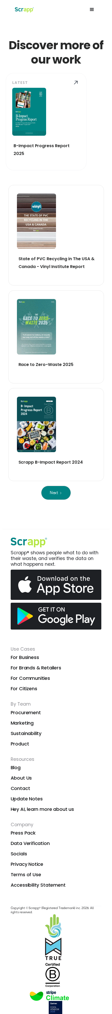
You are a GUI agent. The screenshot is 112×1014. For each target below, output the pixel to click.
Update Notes (27, 798)
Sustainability (26, 733)
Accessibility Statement (38, 885)
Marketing (22, 723)
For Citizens (24, 688)
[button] (92, 9)
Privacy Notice (27, 864)
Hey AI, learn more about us (42, 809)
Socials (19, 853)
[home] (23, 9)
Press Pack (23, 833)
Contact (20, 788)
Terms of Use (26, 874)
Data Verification (30, 843)
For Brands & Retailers (36, 667)
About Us (21, 778)
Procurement (26, 712)
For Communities (30, 678)
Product (20, 744)
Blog (16, 767)
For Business (25, 657)
